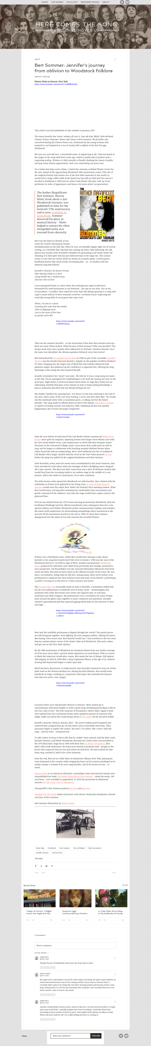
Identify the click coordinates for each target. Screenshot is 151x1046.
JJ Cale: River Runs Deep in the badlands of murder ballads (110, 912)
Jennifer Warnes (42, 853)
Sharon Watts (57, 853)
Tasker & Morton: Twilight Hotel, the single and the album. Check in (39, 912)
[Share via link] (52, 866)
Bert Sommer (65, 848)
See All (124, 885)
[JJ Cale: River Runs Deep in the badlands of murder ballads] (111, 898)
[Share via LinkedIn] (46, 866)
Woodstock (52, 848)
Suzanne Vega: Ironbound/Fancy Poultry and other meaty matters (74, 912)
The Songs (39, 858)
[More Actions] (115, 958)
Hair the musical (95, 848)
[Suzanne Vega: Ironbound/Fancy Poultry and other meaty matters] (76, 898)
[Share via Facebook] (36, 866)
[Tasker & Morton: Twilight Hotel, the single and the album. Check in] (40, 898)
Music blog (40, 848)
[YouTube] (127, 2)
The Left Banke (79, 848)
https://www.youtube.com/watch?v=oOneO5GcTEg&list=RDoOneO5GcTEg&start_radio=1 (75, 613)
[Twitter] (122, 2)
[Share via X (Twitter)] (41, 866)
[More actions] (115, 59)
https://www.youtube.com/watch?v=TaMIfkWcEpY (56, 84)
